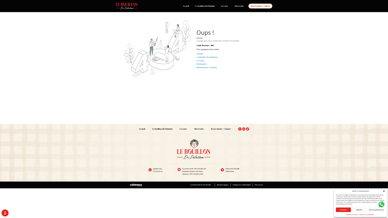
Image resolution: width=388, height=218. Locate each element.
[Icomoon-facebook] (239, 129)
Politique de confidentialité (366, 214)
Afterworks (239, 6)
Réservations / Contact (260, 6)
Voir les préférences (376, 210)
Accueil (186, 6)
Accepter (343, 210)
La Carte (224, 6)
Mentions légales (222, 185)
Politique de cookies (352, 214)
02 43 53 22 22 (157, 171)
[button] (384, 191)
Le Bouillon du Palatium (205, 6)
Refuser (359, 210)
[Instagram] (243, 129)
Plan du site (259, 185)
